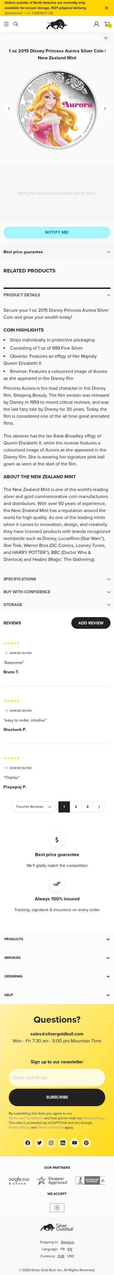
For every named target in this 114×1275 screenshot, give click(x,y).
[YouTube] (74, 1143)
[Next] (105, 109)
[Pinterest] (86, 1143)
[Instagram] (51, 1143)
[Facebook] (27, 1143)
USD (70, 1256)
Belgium (67, 1242)
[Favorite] (105, 38)
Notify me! (57, 232)
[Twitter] (39, 1143)
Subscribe (57, 1097)
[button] (57, 252)
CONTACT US (42, 13)
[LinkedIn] (63, 1143)
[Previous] (9, 109)
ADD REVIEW (90, 623)
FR (63, 1249)
